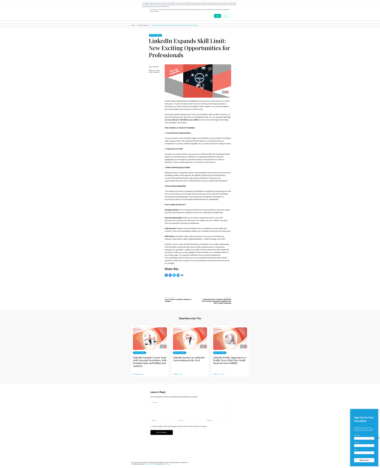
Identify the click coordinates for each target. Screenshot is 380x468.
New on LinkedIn (155, 35)
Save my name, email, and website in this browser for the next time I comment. (180, 426)
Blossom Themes (149, 464)
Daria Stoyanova (154, 66)
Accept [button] (217, 16)
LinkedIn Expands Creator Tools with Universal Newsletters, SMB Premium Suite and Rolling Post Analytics (149, 361)
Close (378, 438)
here (172, 263)
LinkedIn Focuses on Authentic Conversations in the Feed (189, 359)
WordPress (166, 464)
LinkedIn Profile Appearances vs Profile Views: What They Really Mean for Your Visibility (229, 360)
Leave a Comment (155, 72)
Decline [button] (226, 16)
